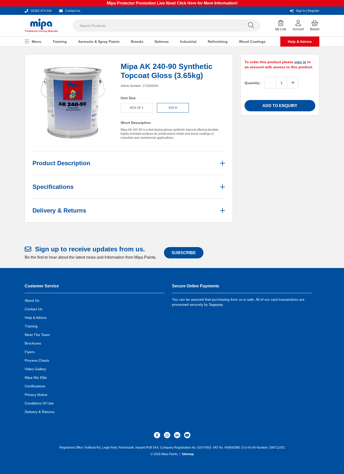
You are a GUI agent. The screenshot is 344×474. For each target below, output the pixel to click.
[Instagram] (167, 435)
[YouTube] (187, 435)
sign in (300, 62)
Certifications (35, 386)
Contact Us (33, 309)
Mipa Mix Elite (36, 378)
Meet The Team (37, 335)
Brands (137, 42)
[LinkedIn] (177, 435)
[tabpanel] (72, 102)
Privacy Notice (36, 395)
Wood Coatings (252, 42)
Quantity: (253, 83)
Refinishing (218, 42)
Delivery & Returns (39, 412)
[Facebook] (157, 435)
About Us (32, 300)
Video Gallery (35, 369)
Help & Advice (300, 42)
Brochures (33, 343)
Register (307, 11)
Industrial (188, 42)
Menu (36, 42)
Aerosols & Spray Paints (99, 42)
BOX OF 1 (137, 108)
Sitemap (188, 454)
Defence (162, 42)
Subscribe (183, 253)
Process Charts (37, 360)
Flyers (30, 352)
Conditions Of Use (39, 403)
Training (60, 42)
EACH (173, 108)
